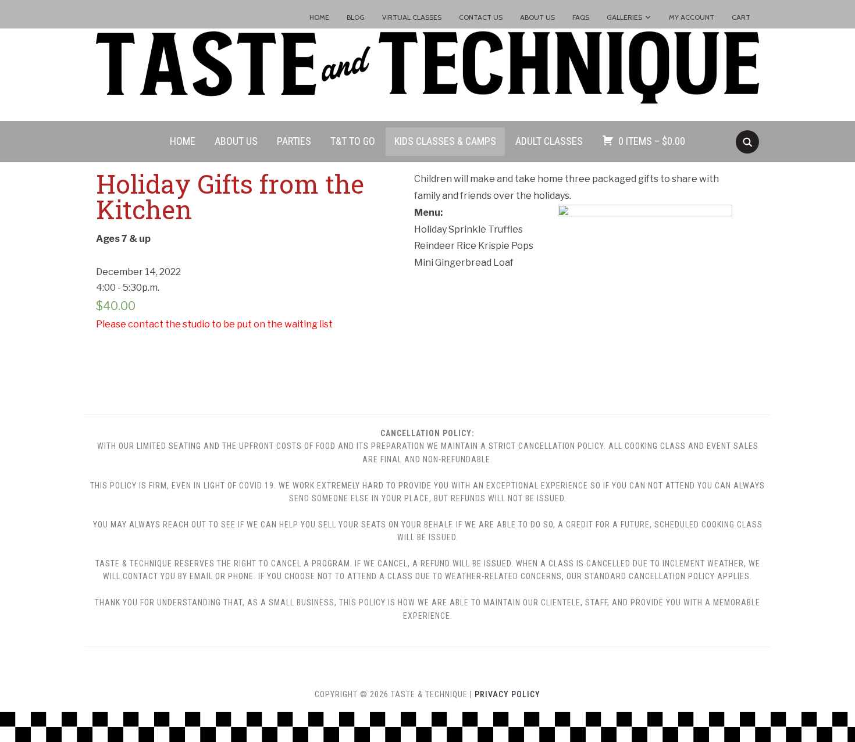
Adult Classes (549, 141)
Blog (356, 17)
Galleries (624, 17)
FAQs (580, 17)
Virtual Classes (411, 17)
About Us (537, 17)
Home (319, 17)
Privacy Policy (507, 694)
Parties (294, 141)
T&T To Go (352, 141)
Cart (741, 17)
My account (691, 17)
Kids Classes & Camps (445, 141)
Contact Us (481, 17)
